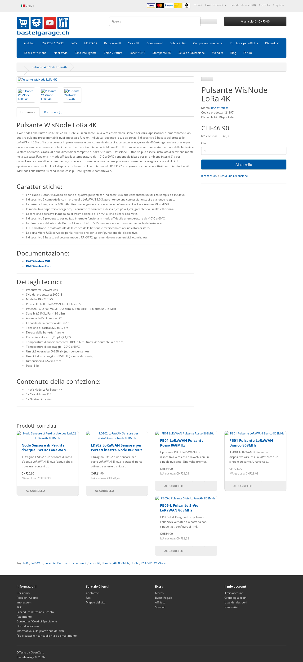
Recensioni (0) (53, 112)
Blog (233, 53)
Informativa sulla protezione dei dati (40, 631)
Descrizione (28, 112)
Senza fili (94, 563)
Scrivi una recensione (234, 176)
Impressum (24, 602)
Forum (247, 53)
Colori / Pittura (113, 53)
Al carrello (244, 164)
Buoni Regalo (163, 598)
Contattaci (92, 593)
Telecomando (78, 563)
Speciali (160, 607)
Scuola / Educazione (191, 53)
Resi (88, 598)
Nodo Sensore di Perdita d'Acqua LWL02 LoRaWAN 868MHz (44, 450)
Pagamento (24, 617)
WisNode (160, 563)
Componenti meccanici (208, 43)
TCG (19, 607)
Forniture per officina (244, 43)
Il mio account (233, 593)
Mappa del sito (95, 602)
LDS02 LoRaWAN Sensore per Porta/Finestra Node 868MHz (116, 447)
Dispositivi (272, 43)
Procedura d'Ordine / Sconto (35, 612)
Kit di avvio (60, 53)
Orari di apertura (28, 626)
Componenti (155, 43)
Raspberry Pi (112, 43)
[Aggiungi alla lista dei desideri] (204, 79)
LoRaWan (37, 563)
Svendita (217, 53)
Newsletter (231, 607)
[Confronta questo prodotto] (210, 79)
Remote (107, 563)
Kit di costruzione (35, 53)
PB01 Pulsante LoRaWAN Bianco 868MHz (251, 442)
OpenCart (37, 652)
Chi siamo (23, 593)
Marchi (159, 593)
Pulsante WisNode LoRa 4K (49, 67)
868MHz (123, 563)
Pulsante (50, 563)
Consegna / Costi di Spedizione (37, 621)
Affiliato (160, 602)
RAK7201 (147, 563)
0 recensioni (209, 176)
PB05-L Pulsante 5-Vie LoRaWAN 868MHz (179, 507)
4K (115, 563)
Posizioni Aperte (27, 598)
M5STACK (90, 43)
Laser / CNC (137, 53)
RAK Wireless (219, 108)
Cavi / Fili (133, 43)
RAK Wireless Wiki (39, 261)
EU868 (135, 563)
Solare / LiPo (178, 43)
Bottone (62, 563)
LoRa (74, 43)
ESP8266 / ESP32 (52, 43)
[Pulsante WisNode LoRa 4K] (105, 79)
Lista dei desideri (235, 602)
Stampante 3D (161, 53)
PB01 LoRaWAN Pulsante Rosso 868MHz (182, 442)
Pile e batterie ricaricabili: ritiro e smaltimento (47, 636)
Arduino (29, 43)
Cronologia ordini (235, 598)
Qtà (203, 143)
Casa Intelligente (86, 53)
